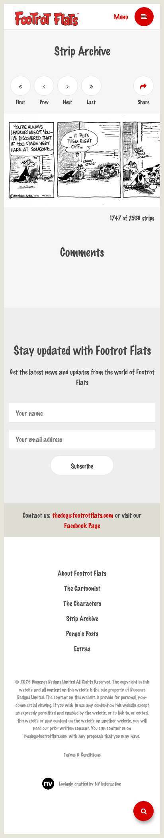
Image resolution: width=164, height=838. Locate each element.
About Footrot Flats (82, 572)
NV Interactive (108, 783)
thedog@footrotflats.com (82, 515)
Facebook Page (82, 525)
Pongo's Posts (82, 633)
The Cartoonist (82, 588)
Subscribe (82, 465)
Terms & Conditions (82, 754)
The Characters (82, 603)
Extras (82, 648)
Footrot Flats (47, 16)
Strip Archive (82, 618)
